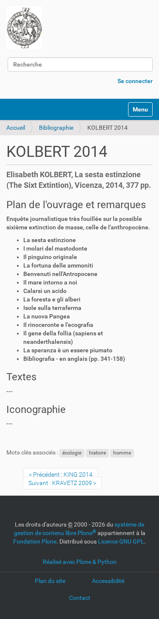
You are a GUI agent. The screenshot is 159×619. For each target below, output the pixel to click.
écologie (71, 453)
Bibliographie (56, 127)
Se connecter (135, 81)
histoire (97, 453)
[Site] (24, 27)
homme (122, 453)
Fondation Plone (34, 541)
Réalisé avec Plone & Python (80, 561)
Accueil (15, 127)
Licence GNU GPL (121, 541)
